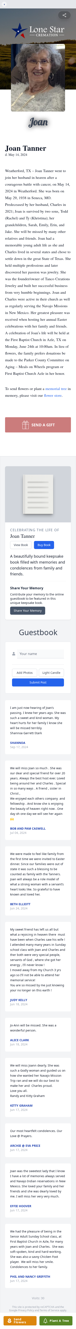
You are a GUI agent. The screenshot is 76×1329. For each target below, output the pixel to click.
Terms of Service (49, 1310)
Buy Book (44, 545)
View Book (21, 545)
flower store (53, 395)
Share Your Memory (28, 611)
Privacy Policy (26, 1310)
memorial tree (56, 388)
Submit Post (38, 682)
